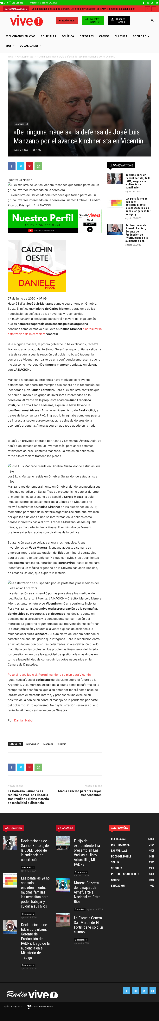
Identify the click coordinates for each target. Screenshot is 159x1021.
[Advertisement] (54, 729)
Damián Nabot (23, 720)
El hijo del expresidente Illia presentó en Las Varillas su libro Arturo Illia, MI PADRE (87, 853)
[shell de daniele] (55, 266)
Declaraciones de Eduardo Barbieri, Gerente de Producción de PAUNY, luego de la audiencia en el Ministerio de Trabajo (35, 941)
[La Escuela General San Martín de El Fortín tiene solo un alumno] (63, 920)
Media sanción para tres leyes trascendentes (80, 793)
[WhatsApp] (38, 166)
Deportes (79, 909)
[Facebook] (143, 3)
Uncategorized (25, 56)
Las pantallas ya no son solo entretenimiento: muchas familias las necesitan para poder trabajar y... (137, 206)
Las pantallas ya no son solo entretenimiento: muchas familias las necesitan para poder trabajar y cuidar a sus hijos (35, 892)
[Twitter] (152, 3)
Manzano (48, 743)
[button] (152, 21)
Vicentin (62, 743)
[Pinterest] (29, 166)
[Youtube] (157, 3)
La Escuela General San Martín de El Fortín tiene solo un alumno (88, 925)
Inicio (11, 56)
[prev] (147, 8)
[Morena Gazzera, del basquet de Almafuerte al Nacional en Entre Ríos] (63, 885)
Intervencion (32, 743)
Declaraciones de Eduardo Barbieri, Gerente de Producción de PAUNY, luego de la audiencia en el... (136, 233)
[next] (153, 8)
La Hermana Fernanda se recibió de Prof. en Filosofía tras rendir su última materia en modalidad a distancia (28, 797)
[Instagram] (148, 3)
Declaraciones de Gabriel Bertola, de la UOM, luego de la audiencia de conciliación (137, 181)
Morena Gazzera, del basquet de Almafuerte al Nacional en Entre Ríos (87, 892)
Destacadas (28, 867)
